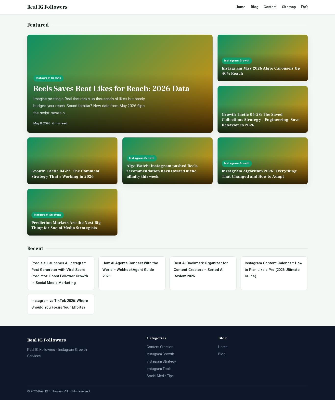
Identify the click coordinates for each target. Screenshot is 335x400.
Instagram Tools (159, 368)
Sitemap (289, 7)
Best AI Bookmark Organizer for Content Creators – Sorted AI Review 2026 (201, 270)
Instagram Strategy (161, 361)
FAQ (304, 7)
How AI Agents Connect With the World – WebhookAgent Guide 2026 (130, 270)
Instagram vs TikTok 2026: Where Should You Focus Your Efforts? (59, 304)
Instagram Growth (160, 354)
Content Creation (160, 347)
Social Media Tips (160, 376)
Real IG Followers (47, 7)
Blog (254, 7)
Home (240, 7)
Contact (270, 7)
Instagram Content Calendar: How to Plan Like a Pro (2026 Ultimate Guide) (273, 270)
